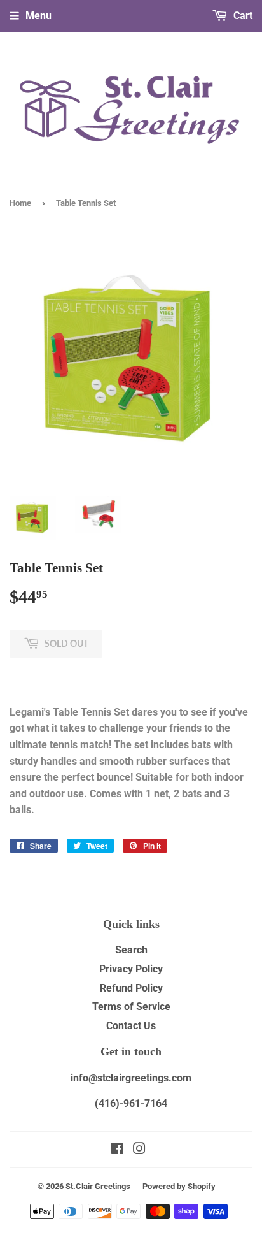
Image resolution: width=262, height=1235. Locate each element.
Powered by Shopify (179, 1186)
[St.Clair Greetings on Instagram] (139, 1150)
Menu (38, 16)
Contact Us (131, 1026)
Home (20, 203)
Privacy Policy (131, 969)
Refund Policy (131, 988)
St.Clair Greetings (98, 1186)
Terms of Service (131, 1006)
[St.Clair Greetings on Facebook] (117, 1150)
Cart (241, 16)
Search (131, 950)
